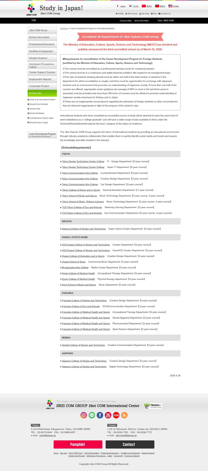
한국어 (136, 6)
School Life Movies (37, 113)
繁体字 (162, 6)
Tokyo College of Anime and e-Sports (81, 190)
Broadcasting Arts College (75, 267)
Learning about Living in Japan (41, 118)
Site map (63, 453)
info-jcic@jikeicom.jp (126, 435)
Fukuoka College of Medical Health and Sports (86, 312)
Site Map (145, 14)
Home (56, 453)
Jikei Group (132, 14)
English (176, 6)
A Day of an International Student (42, 100)
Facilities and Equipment (130, 453)
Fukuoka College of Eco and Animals (81, 306)
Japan (122, 6)
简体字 (149, 6)
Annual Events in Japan (39, 122)
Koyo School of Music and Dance (79, 284)
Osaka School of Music (74, 261)
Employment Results (77, 456)
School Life (118, 456)
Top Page (64, 28)
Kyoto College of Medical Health (78, 273)
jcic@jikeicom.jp (47, 435)
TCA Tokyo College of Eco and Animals (82, 207)
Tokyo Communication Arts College (80, 173)
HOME (121, 14)
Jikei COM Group (76, 453)
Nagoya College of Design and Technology (84, 228)
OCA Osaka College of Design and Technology (86, 244)
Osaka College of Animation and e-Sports (83, 256)
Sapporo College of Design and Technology (84, 361)
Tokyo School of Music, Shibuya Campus (83, 201)
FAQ (155, 14)
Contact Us (166, 14)
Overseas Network (132, 456)
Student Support (148, 453)
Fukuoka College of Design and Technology (84, 300)
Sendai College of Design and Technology (83, 345)
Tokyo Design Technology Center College (83, 161)
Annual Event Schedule (39, 104)
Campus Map (35, 109)
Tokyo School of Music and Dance (79, 195)
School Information (91, 453)
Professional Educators (110, 453)
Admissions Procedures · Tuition (99, 456)
